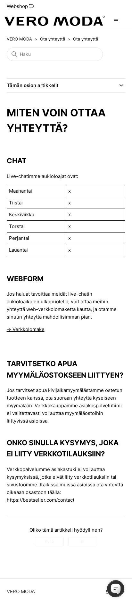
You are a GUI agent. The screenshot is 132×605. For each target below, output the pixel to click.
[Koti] (54, 21)
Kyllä (49, 541)
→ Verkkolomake (26, 329)
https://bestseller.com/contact (40, 500)
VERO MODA (19, 38)
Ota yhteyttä (52, 38)
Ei (82, 541)
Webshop (18, 6)
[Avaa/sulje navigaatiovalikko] (116, 21)
